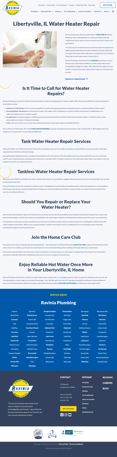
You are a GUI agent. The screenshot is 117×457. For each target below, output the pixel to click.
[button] (113, 11)
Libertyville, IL (101, 35)
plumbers (95, 60)
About (106, 11)
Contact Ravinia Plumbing (40, 129)
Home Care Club (81, 5)
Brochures (41, 5)
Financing (91, 5)
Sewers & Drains (46, 11)
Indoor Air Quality (85, 11)
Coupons (72, 5)
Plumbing (34, 11)
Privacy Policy (64, 444)
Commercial (51, 5)
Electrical (97, 11)
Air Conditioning (69, 11)
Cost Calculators (61, 5)
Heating (57, 11)
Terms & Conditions (76, 444)
